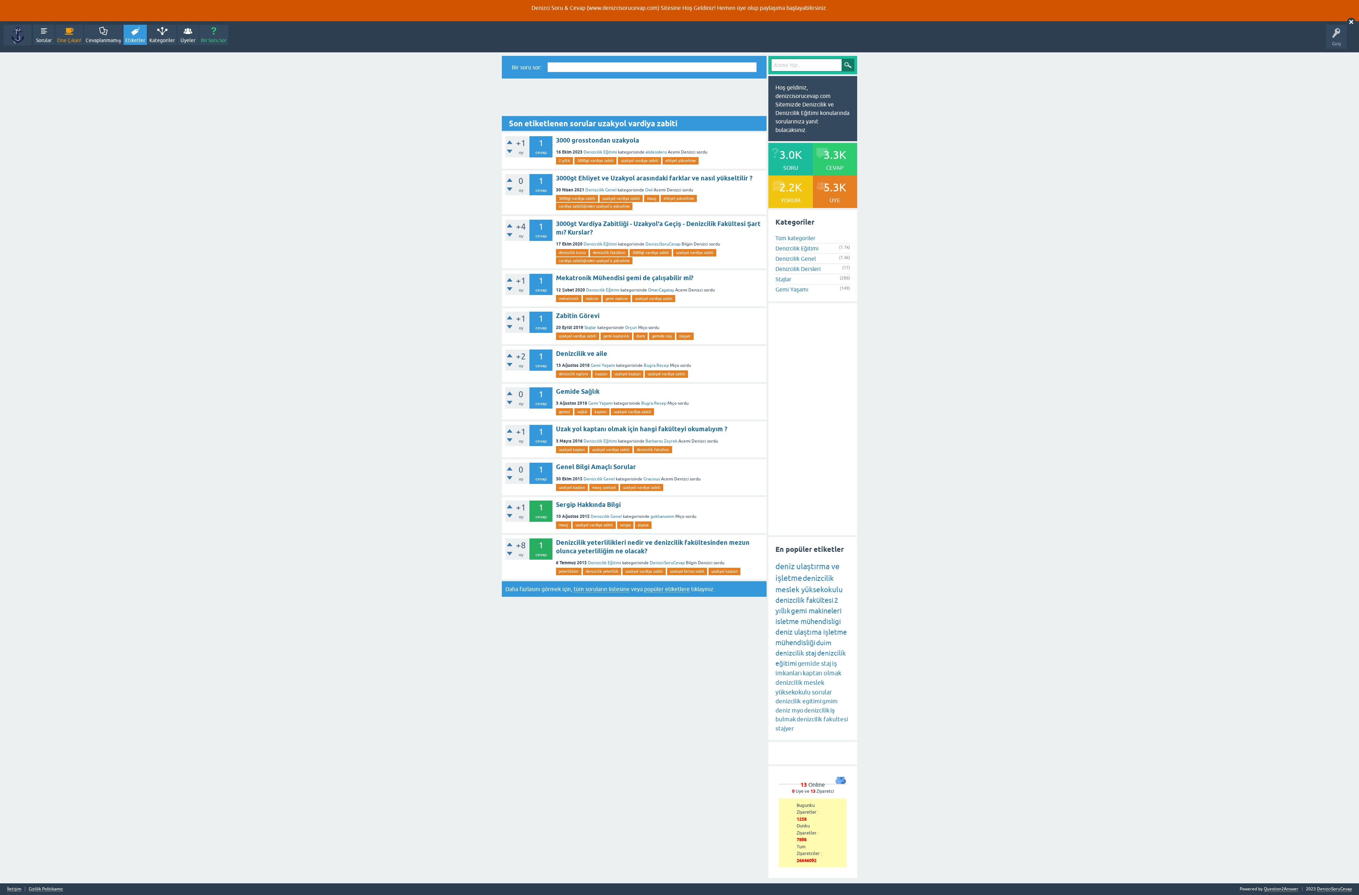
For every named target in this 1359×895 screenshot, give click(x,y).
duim (640, 336)
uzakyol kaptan (627, 374)
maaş (651, 198)
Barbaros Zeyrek (661, 441)
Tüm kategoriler (795, 238)
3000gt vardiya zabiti (595, 160)
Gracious (651, 479)
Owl (649, 189)
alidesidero (656, 152)
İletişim (14, 889)
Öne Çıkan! (69, 40)
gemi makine (617, 298)
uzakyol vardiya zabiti (639, 160)
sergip (625, 525)
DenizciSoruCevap (663, 244)
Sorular (44, 40)
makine (592, 298)
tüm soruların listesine (602, 589)
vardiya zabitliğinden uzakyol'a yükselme (594, 206)
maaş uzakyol (604, 487)
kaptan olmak (822, 673)
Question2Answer (1281, 889)
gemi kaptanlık (616, 336)
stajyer (685, 336)
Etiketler (135, 40)
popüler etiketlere (667, 589)
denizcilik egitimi (573, 374)
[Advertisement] (634, 97)
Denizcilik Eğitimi (600, 152)
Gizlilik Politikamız (46, 889)
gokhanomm (662, 516)
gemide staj (662, 336)
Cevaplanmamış (103, 40)
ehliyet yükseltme (680, 160)
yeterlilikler (569, 571)
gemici (564, 412)
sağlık (582, 412)
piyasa (643, 525)
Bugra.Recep (656, 365)
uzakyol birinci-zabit (687, 571)
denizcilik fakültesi (609, 252)
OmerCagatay (661, 290)
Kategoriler (162, 40)
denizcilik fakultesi (653, 450)
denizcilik (817, 710)
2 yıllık (564, 160)
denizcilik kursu (572, 252)
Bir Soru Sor (213, 40)
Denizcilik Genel (601, 189)
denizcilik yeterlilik (602, 571)
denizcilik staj (795, 653)
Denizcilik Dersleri (798, 269)
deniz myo (789, 710)
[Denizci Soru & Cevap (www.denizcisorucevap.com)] (17, 35)
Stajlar (590, 327)
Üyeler (187, 40)
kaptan (601, 374)
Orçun (631, 327)
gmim (830, 701)
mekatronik (569, 298)
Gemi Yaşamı (603, 365)
